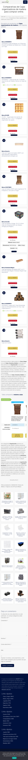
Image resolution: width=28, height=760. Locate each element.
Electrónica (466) (7, 707)
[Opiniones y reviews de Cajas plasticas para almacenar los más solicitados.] (20, 527)
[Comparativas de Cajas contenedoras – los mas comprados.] (7, 527)
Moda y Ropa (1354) (8, 698)
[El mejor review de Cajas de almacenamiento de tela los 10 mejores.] (20, 511)
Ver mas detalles (17, 435)
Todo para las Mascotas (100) (10, 736)
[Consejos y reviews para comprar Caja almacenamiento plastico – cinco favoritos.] (7, 544)
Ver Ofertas (12, 60)
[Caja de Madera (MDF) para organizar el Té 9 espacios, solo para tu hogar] (19, 180)
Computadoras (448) (8, 718)
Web (2, 650)
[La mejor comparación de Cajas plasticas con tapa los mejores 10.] (20, 495)
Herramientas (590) (8, 741)
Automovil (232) (7, 723)
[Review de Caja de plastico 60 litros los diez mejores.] (7, 560)
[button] (25, 2)
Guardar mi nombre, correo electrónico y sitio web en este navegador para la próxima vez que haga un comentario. (13, 659)
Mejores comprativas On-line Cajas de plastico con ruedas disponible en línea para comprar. (20, 600)
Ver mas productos (6, 399)
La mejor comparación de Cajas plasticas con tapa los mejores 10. (21, 502)
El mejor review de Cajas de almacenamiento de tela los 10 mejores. (20, 517)
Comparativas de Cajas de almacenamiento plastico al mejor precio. (7, 502)
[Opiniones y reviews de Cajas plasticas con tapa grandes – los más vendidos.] (7, 511)
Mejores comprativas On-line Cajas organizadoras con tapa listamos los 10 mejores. (21, 584)
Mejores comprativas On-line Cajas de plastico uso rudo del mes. (21, 550)
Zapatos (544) (6, 705)
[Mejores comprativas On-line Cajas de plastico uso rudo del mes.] (20, 544)
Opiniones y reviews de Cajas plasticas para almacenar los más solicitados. (21, 534)
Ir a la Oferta (13, 52)
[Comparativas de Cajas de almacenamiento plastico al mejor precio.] (7, 495)
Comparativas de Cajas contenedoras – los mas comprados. (7, 534)
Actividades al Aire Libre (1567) (11, 716)
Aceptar (14, 757)
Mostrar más (14, 251)
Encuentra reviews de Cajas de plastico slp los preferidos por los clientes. (7, 583)
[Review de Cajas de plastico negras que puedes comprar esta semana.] (7, 593)
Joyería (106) (6, 732)
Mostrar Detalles (14, 61)
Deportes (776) (7, 703)
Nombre (3, 638)
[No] (26, 755)
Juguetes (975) (7, 701)
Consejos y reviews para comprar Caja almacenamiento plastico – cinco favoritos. (7, 551)
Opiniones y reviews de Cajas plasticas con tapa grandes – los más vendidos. (7, 518)
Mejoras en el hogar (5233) (10, 738)
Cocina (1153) (6, 714)
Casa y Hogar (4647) (8, 696)
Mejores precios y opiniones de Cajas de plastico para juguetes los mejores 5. (20, 567)
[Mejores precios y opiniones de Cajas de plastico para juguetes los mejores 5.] (20, 560)
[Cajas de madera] (19, 334)
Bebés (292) (6, 721)
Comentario (4, 620)
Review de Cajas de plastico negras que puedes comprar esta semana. (7, 599)
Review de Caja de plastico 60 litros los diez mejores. (7, 566)
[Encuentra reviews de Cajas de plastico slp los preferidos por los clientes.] (7, 577)
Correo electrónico (6, 644)
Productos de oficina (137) (9, 734)
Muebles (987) (6, 743)
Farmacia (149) (7, 725)
